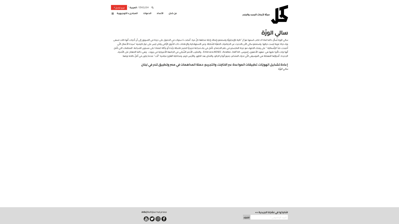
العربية (133, 7)
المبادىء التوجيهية (127, 13)
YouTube (146, 219)
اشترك (247, 217)
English (144, 7)
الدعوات (147, 13)
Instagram (158, 219)
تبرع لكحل (118, 7)
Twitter (152, 219)
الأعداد (160, 13)
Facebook (164, 219)
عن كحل (173, 13)
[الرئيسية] (279, 14)
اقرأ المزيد (214, 66)
